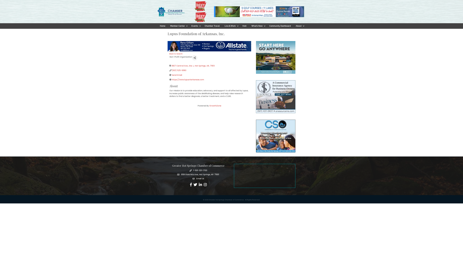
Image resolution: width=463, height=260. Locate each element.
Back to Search (176, 54)
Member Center (177, 26)
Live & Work (230, 26)
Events (194, 26)
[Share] (194, 58)
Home (162, 26)
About (299, 26)
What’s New (257, 26)
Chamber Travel (212, 26)
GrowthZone (215, 105)
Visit (244, 26)
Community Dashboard (280, 26)
